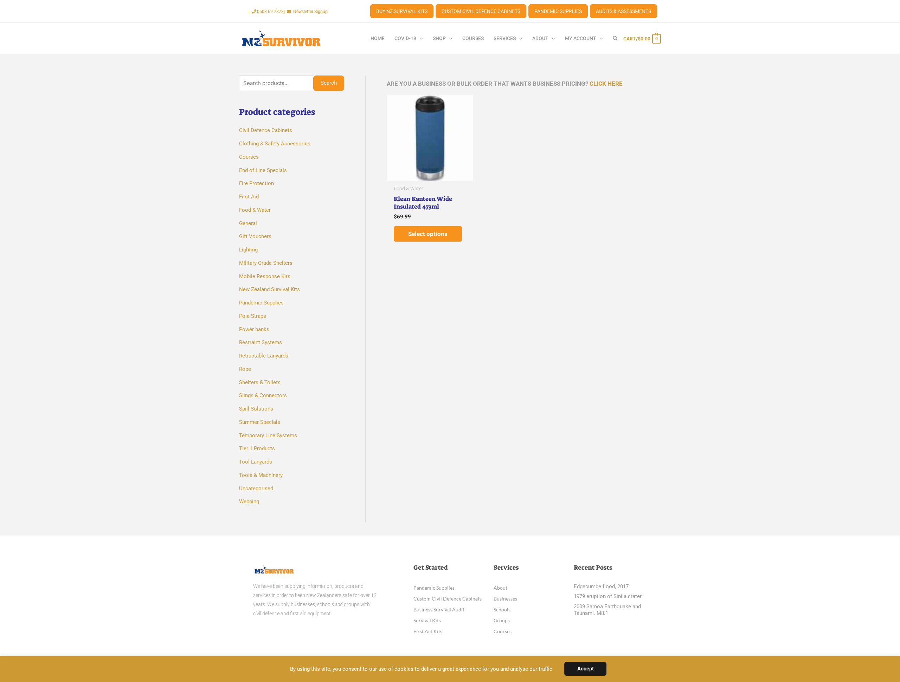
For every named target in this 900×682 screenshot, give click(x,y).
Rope (245, 369)
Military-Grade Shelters (265, 263)
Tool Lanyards (255, 462)
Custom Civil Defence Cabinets (481, 11)
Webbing (249, 501)
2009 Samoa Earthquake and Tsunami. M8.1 (607, 610)
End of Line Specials (263, 170)
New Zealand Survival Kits (269, 289)
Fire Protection (256, 183)
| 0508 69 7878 (266, 11)
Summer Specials (259, 422)
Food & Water (255, 210)
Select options (428, 233)
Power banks (254, 329)
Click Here (606, 83)
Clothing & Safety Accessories (274, 143)
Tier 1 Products (257, 448)
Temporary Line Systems (268, 435)
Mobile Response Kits (264, 276)
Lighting (248, 250)
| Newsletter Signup (306, 11)
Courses (249, 157)
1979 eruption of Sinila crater (608, 596)
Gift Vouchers (255, 236)
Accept (585, 668)
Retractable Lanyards (263, 356)
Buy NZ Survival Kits (402, 11)
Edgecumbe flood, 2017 (601, 586)
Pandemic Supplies (558, 11)
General (248, 223)
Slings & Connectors (263, 395)
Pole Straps (252, 316)
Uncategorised (256, 488)
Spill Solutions (256, 409)
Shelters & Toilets (260, 382)
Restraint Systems (260, 342)
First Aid (249, 197)
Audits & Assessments (623, 11)
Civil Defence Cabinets (265, 130)
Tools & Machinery (261, 475)
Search (329, 83)
